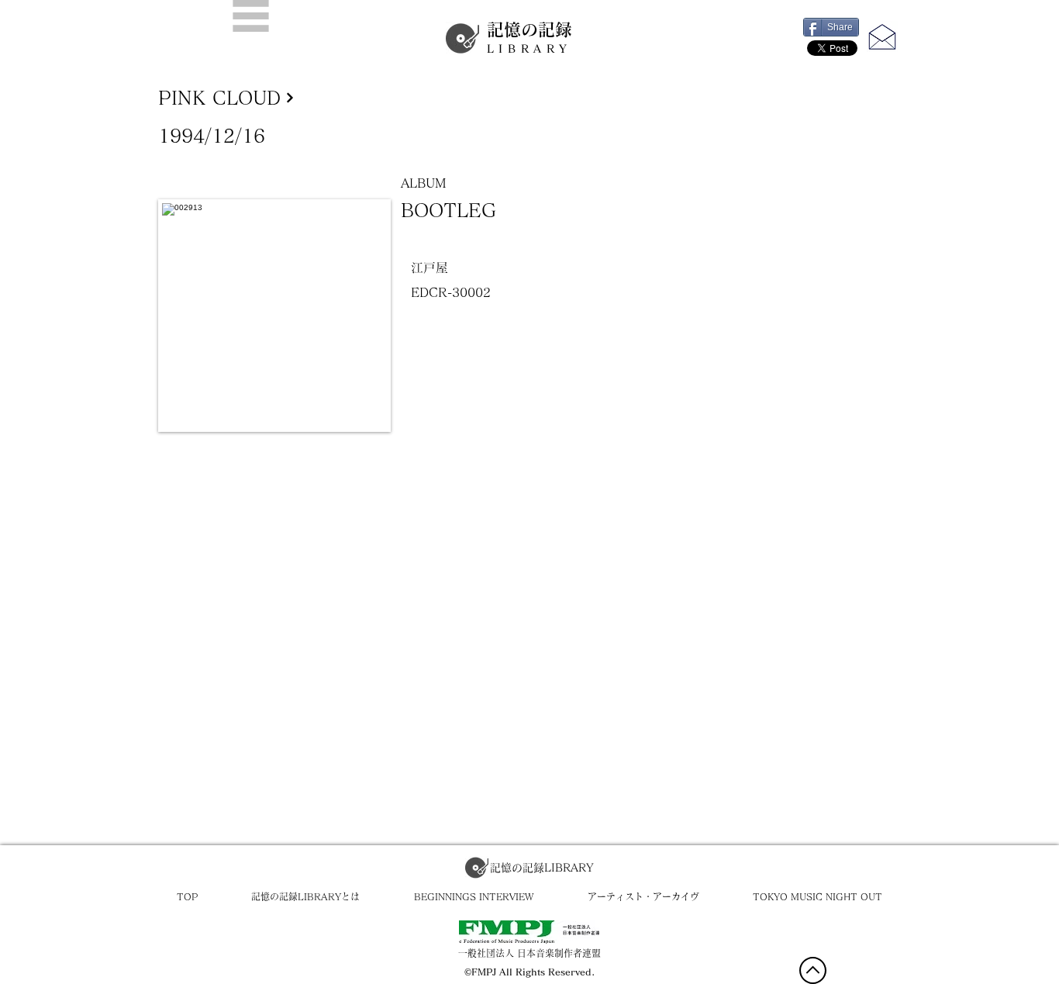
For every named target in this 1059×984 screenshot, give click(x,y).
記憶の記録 (529, 37)
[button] (251, 16)
